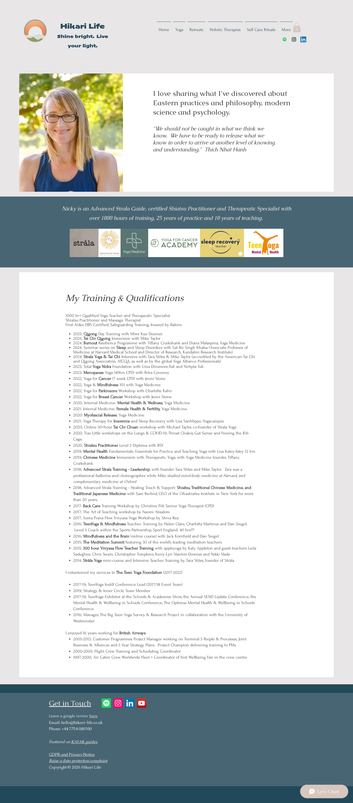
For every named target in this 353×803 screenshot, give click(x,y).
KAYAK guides (84, 741)
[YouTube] (141, 703)
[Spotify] (284, 39)
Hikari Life (82, 26)
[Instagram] (294, 39)
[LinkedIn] (303, 39)
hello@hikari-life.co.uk (82, 722)
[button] (297, 27)
